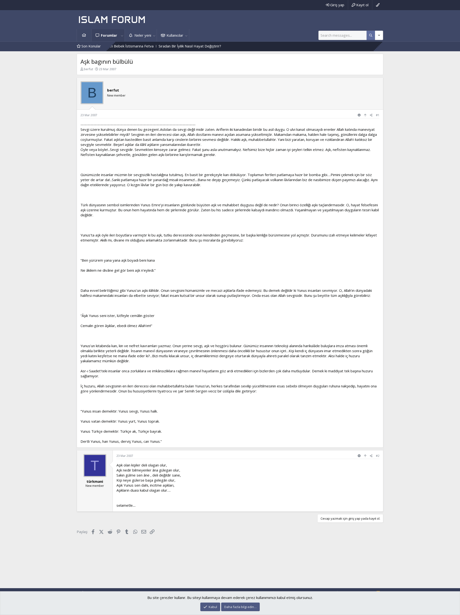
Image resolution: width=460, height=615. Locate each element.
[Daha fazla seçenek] (371, 35)
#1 (378, 115)
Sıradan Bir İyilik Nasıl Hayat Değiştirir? (173, 46)
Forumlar (109, 35)
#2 (378, 456)
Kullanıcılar (175, 35)
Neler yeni (142, 35)
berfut (88, 69)
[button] (122, 35)
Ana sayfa (84, 35)
